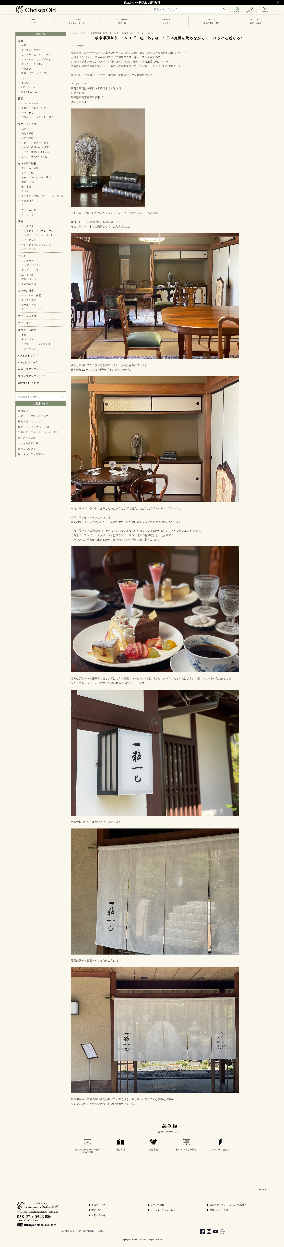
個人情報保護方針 (89, 1231)
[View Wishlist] (252, 9)
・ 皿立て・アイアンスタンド (34, 344)
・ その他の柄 (26, 138)
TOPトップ (33, 21)
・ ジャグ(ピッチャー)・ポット (35, 235)
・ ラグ (22, 205)
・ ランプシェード (28, 103)
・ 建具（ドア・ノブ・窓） (33, 73)
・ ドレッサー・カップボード (34, 59)
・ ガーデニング (27, 210)
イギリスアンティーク (31, 369)
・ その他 (23, 82)
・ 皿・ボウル (26, 226)
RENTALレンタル (167, 21)
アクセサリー (26, 323)
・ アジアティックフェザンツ (34, 244)
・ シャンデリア (27, 112)
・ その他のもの (27, 214)
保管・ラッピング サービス (33, 427)
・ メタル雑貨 (26, 200)
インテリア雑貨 (27, 163)
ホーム (73, 33)
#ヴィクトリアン (28, 355)
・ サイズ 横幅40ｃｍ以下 (33, 147)
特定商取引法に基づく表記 (71, 1231)
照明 (20, 98)
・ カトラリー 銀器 (29, 295)
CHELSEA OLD (139, 1240)
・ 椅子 (22, 45)
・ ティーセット (27, 240)
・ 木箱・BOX (26, 182)
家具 (20, 41)
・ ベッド (23, 78)
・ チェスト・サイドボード (33, 64)
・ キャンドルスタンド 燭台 (34, 177)
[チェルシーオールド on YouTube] (214, 1232)
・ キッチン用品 (27, 300)
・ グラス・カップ (28, 270)
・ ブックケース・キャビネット (36, 55)
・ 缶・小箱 (24, 186)
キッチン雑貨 (26, 290)
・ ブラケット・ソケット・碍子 (36, 117)
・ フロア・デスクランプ (32, 108)
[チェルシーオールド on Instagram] (207, 1232)
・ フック (23, 191)
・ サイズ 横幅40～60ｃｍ (33, 152)
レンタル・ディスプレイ (32, 454)
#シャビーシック (28, 362)
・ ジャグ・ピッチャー (31, 265)
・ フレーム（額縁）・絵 (32, 168)
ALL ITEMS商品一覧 (122, 21)
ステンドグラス (27, 124)
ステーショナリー (28, 316)
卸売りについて (27, 449)
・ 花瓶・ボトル (27, 279)
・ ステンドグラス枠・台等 (33, 142)
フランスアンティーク (31, 376)
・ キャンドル (26, 339)
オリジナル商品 (27, 330)
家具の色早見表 (27, 438)
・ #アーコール (26, 87)
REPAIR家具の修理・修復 (211, 21)
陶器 (20, 221)
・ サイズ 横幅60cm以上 (32, 156)
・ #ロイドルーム (27, 92)
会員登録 (23, 410)
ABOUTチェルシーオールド (77, 21)
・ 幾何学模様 (26, 133)
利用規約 (101, 1231)
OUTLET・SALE (28, 383)
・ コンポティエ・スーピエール (36, 230)
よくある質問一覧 (28, 443)
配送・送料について (29, 421)
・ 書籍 (22, 334)
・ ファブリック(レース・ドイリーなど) (40, 196)
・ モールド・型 (27, 304)
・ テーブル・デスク (29, 50)
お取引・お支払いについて (33, 416)
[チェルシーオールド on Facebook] (200, 1232)
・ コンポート (26, 260)
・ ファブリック (27, 348)
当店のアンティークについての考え (38, 432)
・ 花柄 (22, 129)
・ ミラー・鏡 (26, 173)
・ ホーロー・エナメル (31, 309)
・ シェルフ (24, 68)
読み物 (83, 33)
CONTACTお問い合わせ (256, 21)
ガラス (22, 256)
